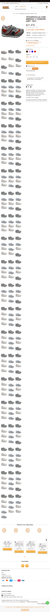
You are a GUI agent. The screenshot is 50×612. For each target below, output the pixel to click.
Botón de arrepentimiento (32, 601)
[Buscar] (31, 7)
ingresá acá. (23, 601)
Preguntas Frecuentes (20, 9)
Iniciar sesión (45, 3)
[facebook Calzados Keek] (27, 565)
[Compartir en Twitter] (28, 87)
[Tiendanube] (42, 604)
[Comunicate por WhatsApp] (47, 602)
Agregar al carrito (7, 548)
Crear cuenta (40, 3)
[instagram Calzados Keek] (22, 565)
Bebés (17, 13)
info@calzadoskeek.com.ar (15, 3)
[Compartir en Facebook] (26, 87)
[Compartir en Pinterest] (30, 87)
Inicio (16, 6)
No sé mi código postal (30, 70)
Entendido (25, 609)
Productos (23, 6)
